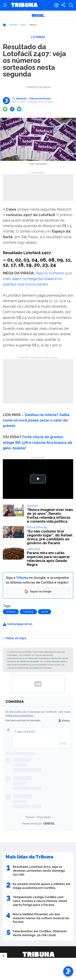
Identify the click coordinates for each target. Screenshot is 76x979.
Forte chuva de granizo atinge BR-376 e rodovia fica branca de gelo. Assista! (37, 442)
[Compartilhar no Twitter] (19, 109)
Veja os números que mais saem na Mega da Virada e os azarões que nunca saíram (37, 278)
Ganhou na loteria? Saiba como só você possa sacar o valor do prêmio (36, 420)
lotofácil (28, 611)
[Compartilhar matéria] (63, 5)
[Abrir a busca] (71, 5)
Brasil (38, 15)
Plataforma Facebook (29, 661)
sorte (44, 611)
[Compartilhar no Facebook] (12, 109)
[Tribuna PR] (38, 954)
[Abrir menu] (4, 5)
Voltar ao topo (15, 638)
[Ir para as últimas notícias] (56, 5)
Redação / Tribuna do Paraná (33, 98)
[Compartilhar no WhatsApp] (5, 109)
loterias (10, 611)
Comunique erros (19, 624)
